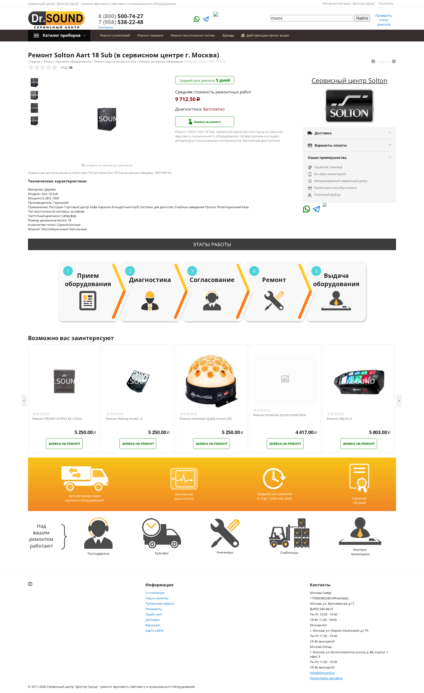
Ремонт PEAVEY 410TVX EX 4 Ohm (57, 419)
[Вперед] (394, 62)
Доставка (152, 619)
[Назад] (373, 62)
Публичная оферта (160, 603)
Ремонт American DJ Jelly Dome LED (206, 419)
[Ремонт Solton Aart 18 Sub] (106, 119)
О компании (155, 592)
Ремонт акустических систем (193, 35)
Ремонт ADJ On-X (339, 419)
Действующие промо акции (267, 35)
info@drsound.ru (322, 672)
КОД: (64, 67)
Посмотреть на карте (326, 678)
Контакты (386, 3)
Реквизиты (154, 609)
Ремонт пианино (150, 35)
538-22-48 (120, 22)
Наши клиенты (157, 598)
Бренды (228, 35)
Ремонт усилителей (115, 35)
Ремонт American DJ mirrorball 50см (279, 415)
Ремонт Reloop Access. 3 (124, 419)
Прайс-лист (154, 614)
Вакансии (153, 625)
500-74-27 (120, 16)
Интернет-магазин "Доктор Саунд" (348, 3)
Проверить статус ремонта (383, 19)
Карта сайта (154, 630)
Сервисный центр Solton (349, 80)
